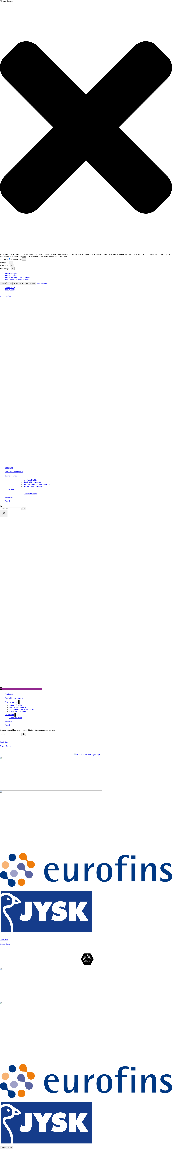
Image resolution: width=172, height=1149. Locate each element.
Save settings (30, 283)
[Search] (1, 506)
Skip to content (5, 296)
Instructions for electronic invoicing (37, 484)
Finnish (7, 501)
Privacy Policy (10, 290)
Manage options (10, 273)
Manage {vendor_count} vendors (17, 277)
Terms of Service (30, 494)
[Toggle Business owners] (19, 702)
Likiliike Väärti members (33, 486)
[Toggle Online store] (15, 715)
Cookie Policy (10, 288)
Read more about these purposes (17, 279)
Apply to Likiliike (30, 480)
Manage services (11, 275)
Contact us (9, 497)
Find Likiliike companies (14, 472)
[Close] (4, 513)
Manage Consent (6, 1148)
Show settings (19, 283)
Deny (10, 283)
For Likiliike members (32, 482)
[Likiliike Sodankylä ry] (86, 380)
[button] (86, 127)
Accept (3, 283)
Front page (9, 468)
